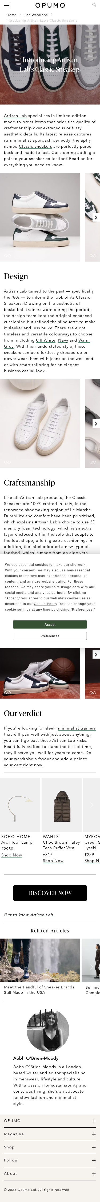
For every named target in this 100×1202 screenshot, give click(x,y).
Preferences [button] (82, 609)
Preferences (50, 636)
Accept (50, 624)
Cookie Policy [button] (45, 604)
